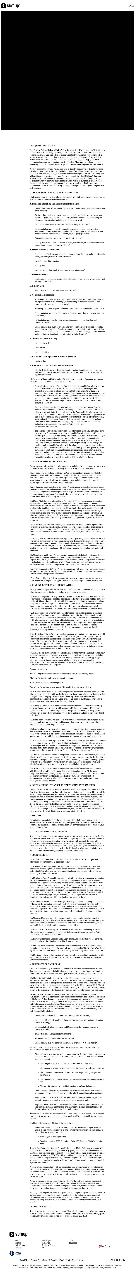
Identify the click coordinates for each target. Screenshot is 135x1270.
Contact (18, 1243)
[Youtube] (120, 1260)
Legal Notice (25, 1260)
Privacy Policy (37, 1260)
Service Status (77, 1260)
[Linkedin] (124, 1260)
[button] (113, 1248)
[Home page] (18, 1236)
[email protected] (59, 1137)
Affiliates (46, 1243)
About (17, 1240)
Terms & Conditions (51, 1260)
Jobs (71, 1240)
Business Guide (48, 1245)
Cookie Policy (66, 1260)
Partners (18, 1247)
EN (130, 6)
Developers (47, 1240)
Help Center (20, 1245)
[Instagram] (117, 1260)
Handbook (73, 1243)
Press (44, 1247)
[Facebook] (111, 1260)
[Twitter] (114, 1260)
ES (132, 6)
